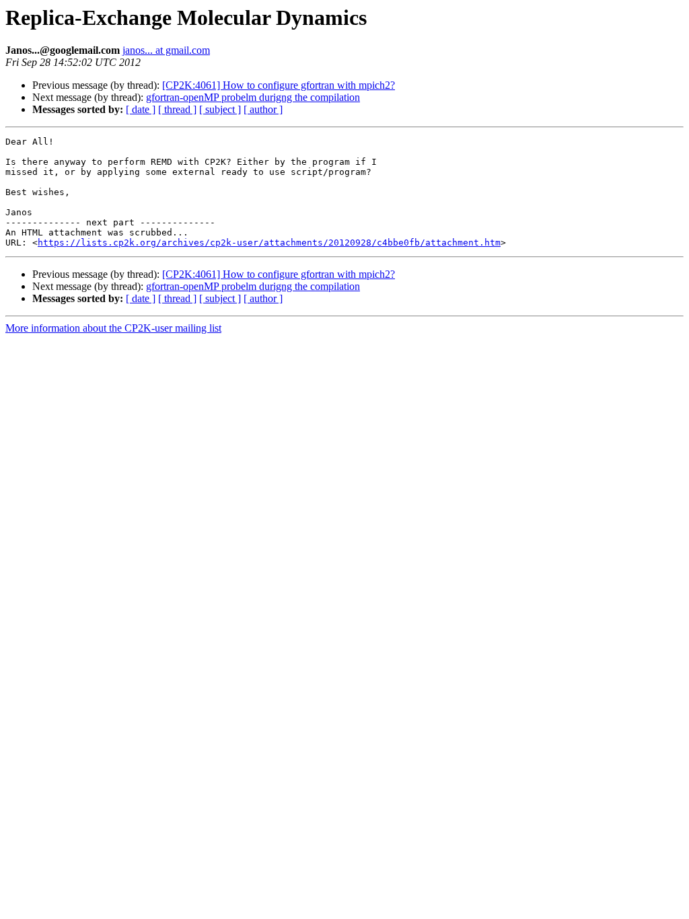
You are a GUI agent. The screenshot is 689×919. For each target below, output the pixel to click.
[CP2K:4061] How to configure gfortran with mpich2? (278, 85)
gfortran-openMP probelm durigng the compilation (253, 97)
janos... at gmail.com (166, 50)
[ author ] (263, 109)
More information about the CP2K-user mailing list (113, 328)
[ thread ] (177, 109)
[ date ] (140, 109)
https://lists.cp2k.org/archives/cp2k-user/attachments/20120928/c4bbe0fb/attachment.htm (269, 242)
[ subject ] (220, 109)
